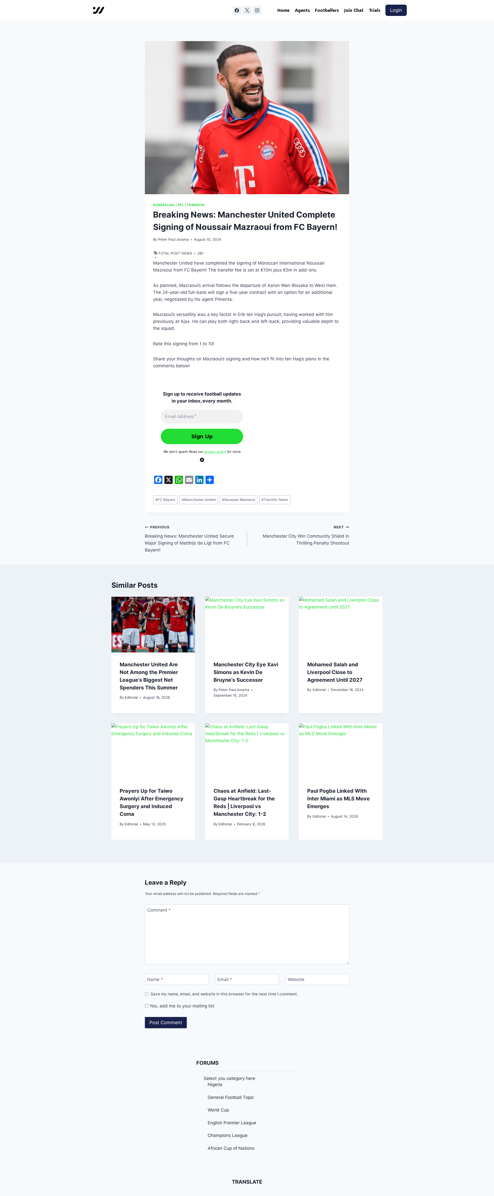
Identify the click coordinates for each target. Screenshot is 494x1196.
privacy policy (215, 452)
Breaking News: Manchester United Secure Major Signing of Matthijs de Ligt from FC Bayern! (189, 539)
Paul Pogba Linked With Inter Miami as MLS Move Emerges (338, 798)
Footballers (327, 10)
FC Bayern (165, 500)
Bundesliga (164, 205)
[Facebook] (237, 10)
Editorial (131, 697)
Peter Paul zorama (173, 239)
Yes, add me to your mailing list (181, 1005)
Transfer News (274, 500)
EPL (181, 205)
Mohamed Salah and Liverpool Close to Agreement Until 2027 (335, 672)
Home (283, 10)
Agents (302, 10)
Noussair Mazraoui (238, 500)
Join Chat (354, 10)
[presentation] (153, 624)
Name (155, 979)
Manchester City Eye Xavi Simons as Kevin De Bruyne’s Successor (246, 672)
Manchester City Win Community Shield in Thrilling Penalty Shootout (306, 535)
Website (296, 979)
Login (396, 10)
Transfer (196, 205)
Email (224, 979)
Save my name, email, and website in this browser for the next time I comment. (224, 994)
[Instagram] (257, 10)
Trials (374, 10)
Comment (159, 910)
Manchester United (199, 500)
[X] (247, 10)
